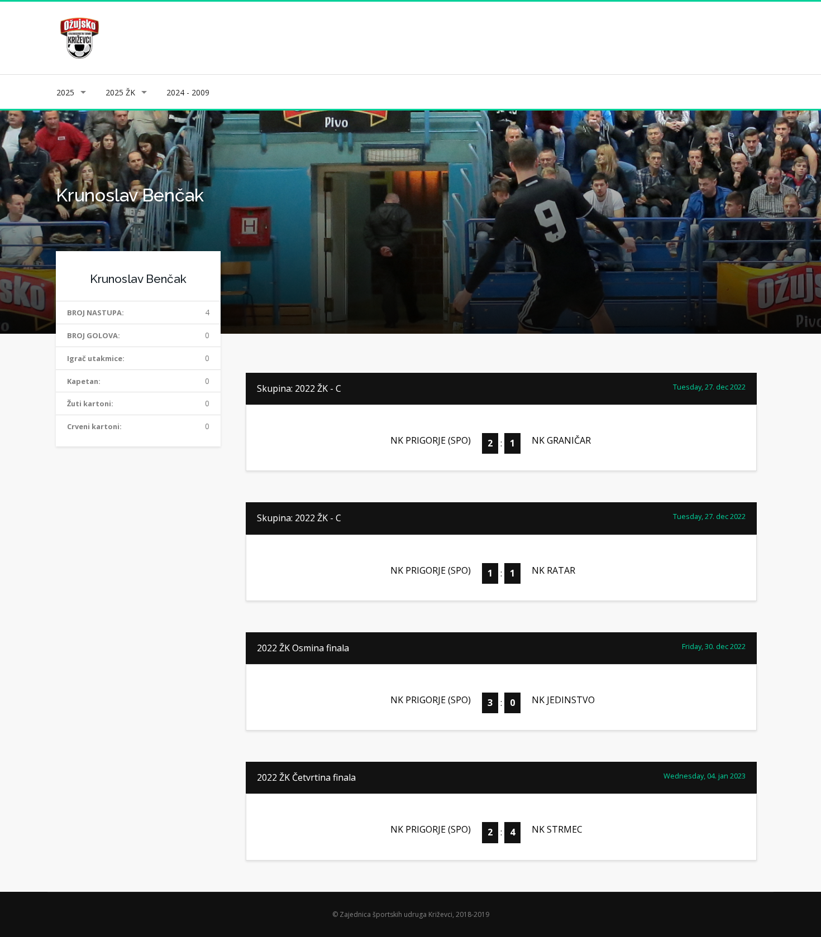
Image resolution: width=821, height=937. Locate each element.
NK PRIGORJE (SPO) (430, 440)
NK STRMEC (557, 829)
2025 (65, 92)
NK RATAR (553, 570)
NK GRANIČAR (561, 440)
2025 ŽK (120, 92)
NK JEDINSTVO (563, 700)
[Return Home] (78, 37)
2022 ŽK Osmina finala (303, 648)
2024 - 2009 (187, 92)
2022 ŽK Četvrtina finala (306, 777)
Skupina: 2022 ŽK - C (299, 388)
